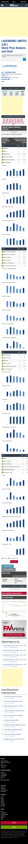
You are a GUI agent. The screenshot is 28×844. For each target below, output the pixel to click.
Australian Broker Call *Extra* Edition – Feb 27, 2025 (15, 655)
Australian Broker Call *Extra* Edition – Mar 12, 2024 (15, 664)
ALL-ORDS (3, 804)
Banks (2, 811)
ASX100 (2, 799)
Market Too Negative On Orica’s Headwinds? (13, 715)
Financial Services (4, 814)
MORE (2, 818)
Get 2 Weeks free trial (5, 1)
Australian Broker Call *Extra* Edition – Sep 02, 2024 (15, 659)
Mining (2, 817)
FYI (1, 778)
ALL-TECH (3, 805)
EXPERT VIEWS (7, 566)
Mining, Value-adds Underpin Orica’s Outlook (13, 706)
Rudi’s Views (3, 791)
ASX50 (2, 798)
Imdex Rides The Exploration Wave (11, 720)
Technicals (12, 698)
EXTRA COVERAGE (8, 569)
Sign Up (13, 1)
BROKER (3, 586)
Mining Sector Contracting (15, 74)
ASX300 (2, 802)
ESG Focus (3, 777)
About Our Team (4, 760)
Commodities (12, 722)
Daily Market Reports (13, 647)
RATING (14, 586)
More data (14, 561)
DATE (9, 586)
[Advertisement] (14, 22)
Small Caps (12, 731)
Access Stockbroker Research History (12, 593)
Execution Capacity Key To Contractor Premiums (14, 710)
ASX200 (2, 801)
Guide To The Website (5, 762)
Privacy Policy (4, 765)
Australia (12, 703)
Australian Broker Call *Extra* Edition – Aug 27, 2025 (15, 650)
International (3, 785)
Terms (2, 764)
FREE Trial (14, 822)
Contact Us (3, 767)
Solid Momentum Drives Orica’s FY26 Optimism (14, 739)
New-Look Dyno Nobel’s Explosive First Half (13, 701)
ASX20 (2, 796)
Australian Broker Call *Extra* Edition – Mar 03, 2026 (15, 645)
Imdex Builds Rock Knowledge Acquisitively (13, 729)
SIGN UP (14, 827)
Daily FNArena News (5, 780)
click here (15, 837)
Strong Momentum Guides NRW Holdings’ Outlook (14, 725)
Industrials (3, 815)
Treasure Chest (4, 789)
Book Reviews (4, 773)
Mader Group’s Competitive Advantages (12, 734)
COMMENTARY (22, 586)
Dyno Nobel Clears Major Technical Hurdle (13, 696)
